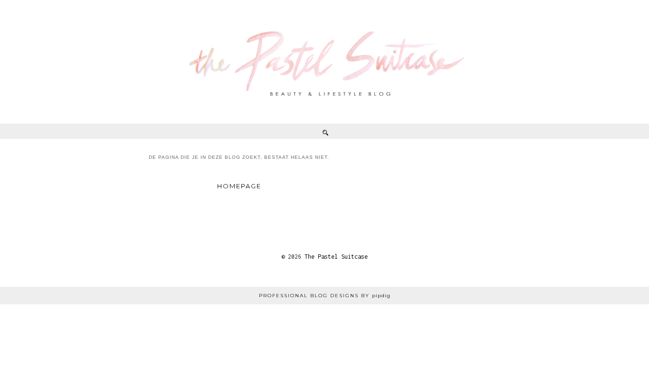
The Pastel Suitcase (336, 256)
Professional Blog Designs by (325, 295)
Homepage (239, 186)
